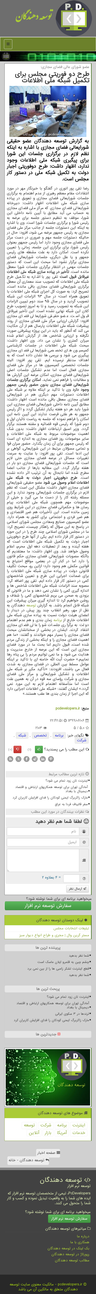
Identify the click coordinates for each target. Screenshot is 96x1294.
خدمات (78, 1133)
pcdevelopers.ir (68, 708)
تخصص (40, 735)
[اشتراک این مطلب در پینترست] (51, 759)
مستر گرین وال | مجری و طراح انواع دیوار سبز (54, 935)
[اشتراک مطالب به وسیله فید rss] (10, 759)
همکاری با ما (79, 1242)
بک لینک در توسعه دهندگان (68, 1248)
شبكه (22, 735)
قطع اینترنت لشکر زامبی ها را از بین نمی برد (58, 968)
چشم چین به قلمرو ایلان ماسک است (63, 962)
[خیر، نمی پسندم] (17, 749)
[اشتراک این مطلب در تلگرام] (34, 759)
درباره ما (83, 1236)
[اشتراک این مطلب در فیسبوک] (26, 759)
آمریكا (62, 1133)
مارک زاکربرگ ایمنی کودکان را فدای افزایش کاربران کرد (50, 797)
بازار (48, 1133)
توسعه (31, 605)
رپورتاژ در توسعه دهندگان (70, 1254)
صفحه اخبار (47, 1153)
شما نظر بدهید (79, 955)
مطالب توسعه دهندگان (72, 1260)
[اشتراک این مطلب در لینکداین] (42, 759)
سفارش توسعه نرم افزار (48, 905)
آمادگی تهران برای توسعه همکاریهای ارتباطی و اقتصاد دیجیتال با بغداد (51, 789)
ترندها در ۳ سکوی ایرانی (72, 1014)
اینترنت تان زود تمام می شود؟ (67, 780)
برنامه (57, 620)
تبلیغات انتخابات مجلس (71, 928)
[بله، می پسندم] (39, 749)
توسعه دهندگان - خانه (27, 1160)
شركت (81, 740)
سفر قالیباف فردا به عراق (71, 804)
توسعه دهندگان (34, 18)
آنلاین (34, 1133)
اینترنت (78, 1125)
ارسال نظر (76, 888)
